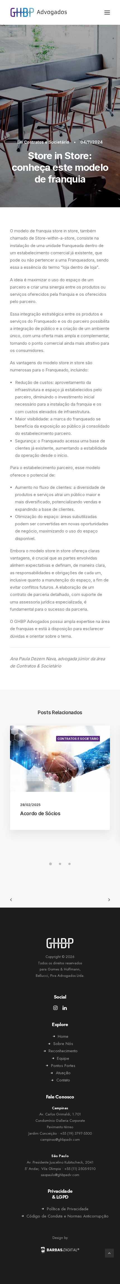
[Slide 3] (69, 864)
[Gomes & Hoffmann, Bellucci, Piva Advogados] (38, 12)
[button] (107, 12)
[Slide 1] (50, 864)
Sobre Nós (63, 1044)
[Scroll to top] (109, 1252)
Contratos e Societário (46, 142)
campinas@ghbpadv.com (60, 1139)
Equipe (63, 1058)
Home (63, 1036)
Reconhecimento (63, 1051)
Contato (63, 1080)
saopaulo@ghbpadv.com (60, 1174)
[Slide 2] (60, 864)
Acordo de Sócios (40, 813)
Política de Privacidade (67, 1209)
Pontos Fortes (63, 1066)
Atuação (63, 1073)
